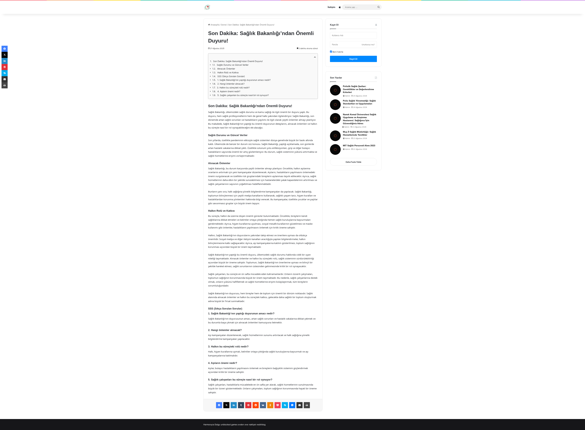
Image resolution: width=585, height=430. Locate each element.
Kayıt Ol (353, 59)
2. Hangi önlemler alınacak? (231, 83)
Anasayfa (214, 24)
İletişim (331, 7)
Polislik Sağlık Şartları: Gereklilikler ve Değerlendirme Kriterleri (358, 89)
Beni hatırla (337, 52)
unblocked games (229, 424)
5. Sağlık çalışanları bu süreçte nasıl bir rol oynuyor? (243, 95)
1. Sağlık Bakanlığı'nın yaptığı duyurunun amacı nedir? (244, 80)
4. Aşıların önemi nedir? (228, 91)
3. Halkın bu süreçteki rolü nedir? (233, 87)
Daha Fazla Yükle (353, 162)
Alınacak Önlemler (226, 68)
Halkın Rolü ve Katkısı (228, 72)
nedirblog (261, 424)
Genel (224, 24)
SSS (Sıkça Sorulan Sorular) (231, 76)
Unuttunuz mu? (368, 44)
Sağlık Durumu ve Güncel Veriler (232, 65)
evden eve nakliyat (247, 424)
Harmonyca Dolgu (211, 424)
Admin (347, 96)
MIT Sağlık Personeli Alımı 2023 (359, 145)
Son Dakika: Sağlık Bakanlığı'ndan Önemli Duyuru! (238, 61)
